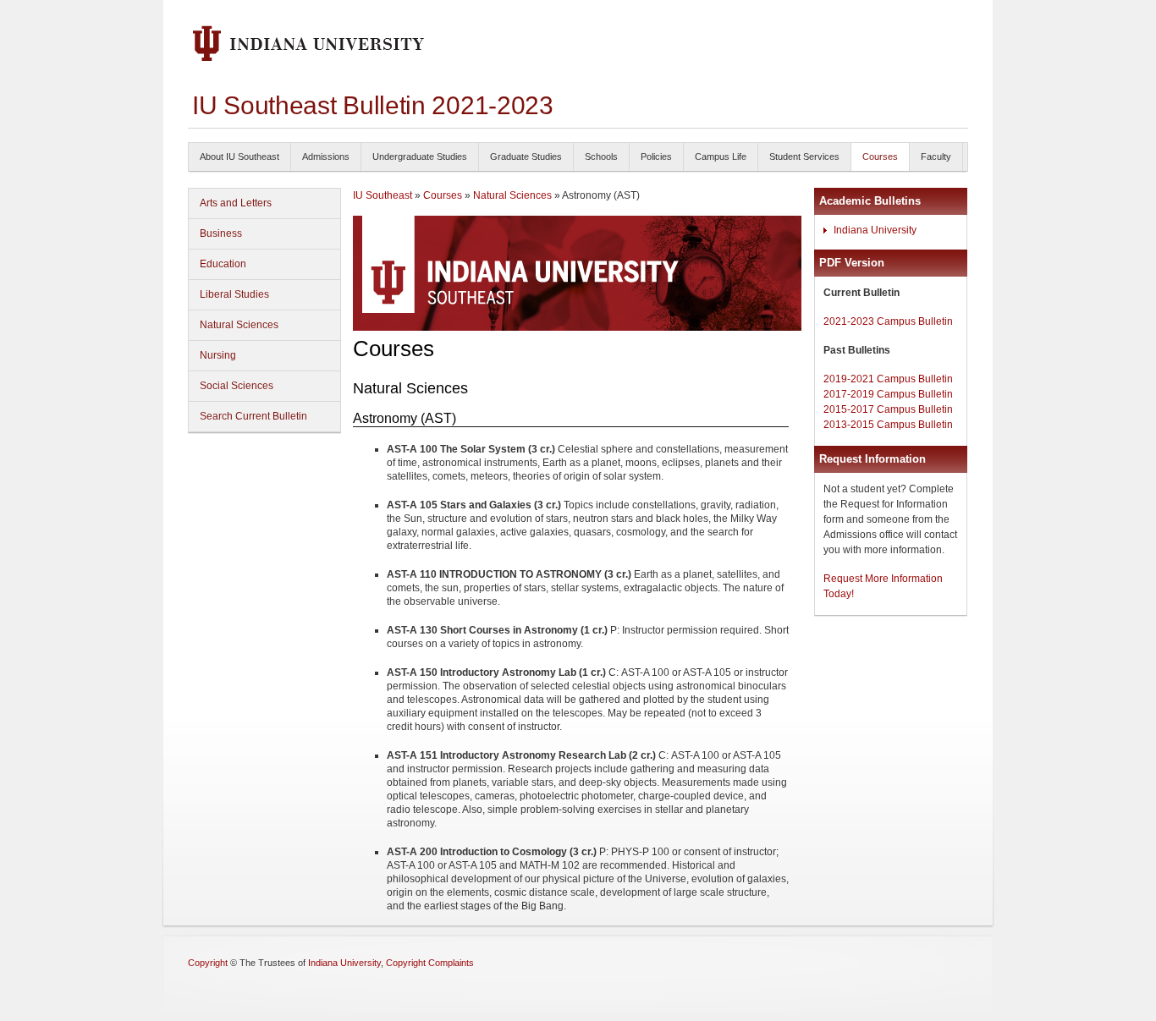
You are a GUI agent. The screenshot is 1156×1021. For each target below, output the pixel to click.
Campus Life (720, 156)
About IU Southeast (239, 156)
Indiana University (875, 230)
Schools (601, 156)
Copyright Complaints (430, 963)
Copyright (208, 963)
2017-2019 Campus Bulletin (888, 394)
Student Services (804, 156)
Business (221, 233)
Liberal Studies (234, 294)
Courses (880, 156)
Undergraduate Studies (419, 156)
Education (223, 264)
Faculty (936, 156)
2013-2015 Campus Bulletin (888, 425)
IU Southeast (382, 195)
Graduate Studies (526, 156)
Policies (656, 156)
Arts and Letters (236, 203)
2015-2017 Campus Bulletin (888, 409)
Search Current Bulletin (253, 416)
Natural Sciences (239, 325)
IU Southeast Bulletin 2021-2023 (372, 105)
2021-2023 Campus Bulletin (888, 321)
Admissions (326, 156)
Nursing (218, 355)
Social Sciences (236, 386)
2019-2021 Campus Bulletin (888, 379)
